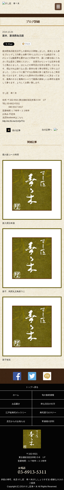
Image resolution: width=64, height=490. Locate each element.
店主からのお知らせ (16, 421)
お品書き (16, 404)
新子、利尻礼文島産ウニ (13, 291)
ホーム (16, 395)
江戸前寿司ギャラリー (16, 412)
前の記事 (16, 130)
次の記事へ (47, 130)
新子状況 (6, 360)
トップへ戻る (32, 387)
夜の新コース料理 (10, 154)
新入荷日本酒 (8, 223)
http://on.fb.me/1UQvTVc (13, 121)
